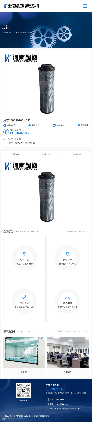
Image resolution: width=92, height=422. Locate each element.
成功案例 (77, 154)
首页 (15, 32)
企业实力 (46, 154)
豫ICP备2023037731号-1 (17, 419)
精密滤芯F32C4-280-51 (25, 143)
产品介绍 (15, 154)
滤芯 (31, 32)
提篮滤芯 (19, 139)
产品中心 (23, 32)
